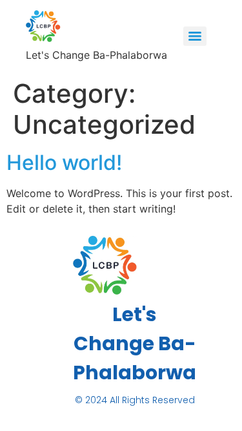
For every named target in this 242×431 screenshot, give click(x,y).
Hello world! (64, 162)
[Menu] (195, 36)
